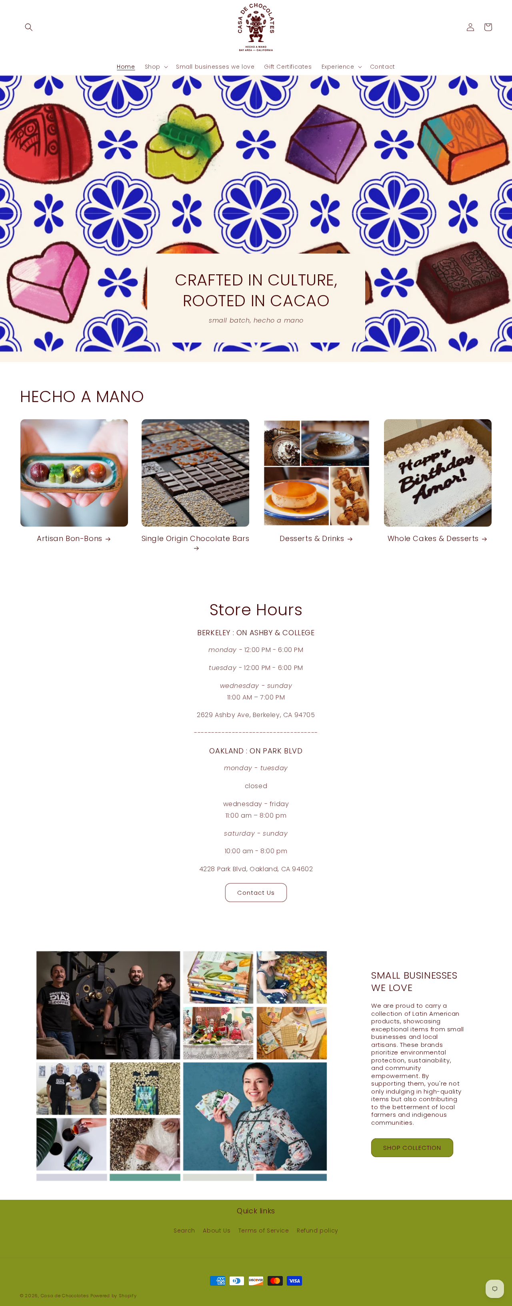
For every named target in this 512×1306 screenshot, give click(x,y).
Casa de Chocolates (65, 1295)
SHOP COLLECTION (412, 1147)
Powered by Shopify (113, 1295)
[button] (29, 27)
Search (184, 1231)
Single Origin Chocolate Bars (196, 538)
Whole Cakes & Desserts (433, 538)
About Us (216, 1231)
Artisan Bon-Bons (69, 538)
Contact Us (256, 892)
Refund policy (317, 1231)
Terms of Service (263, 1231)
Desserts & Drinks (312, 538)
